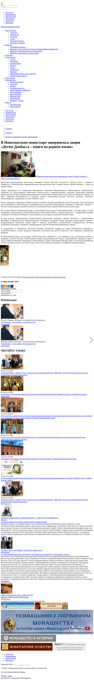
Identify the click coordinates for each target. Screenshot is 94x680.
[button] (91, 340)
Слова (12, 39)
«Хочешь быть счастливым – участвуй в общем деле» (22, 550)
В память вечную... (17, 88)
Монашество (10, 80)
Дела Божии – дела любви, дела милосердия (18, 322)
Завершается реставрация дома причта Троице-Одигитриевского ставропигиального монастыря (38, 459)
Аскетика (14, 84)
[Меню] (2, 4)
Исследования (15, 92)
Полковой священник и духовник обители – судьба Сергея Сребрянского (29, 518)
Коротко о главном (17, 43)
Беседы (13, 66)
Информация (11, 15)
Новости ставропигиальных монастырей (26, 51)
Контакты (9, 23)
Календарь (10, 21)
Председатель (11, 17)
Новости (9, 45)
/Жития (4, 520)
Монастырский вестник (10, 27)
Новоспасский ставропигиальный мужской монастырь (43, 277)
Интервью (14, 61)
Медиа (8, 103)
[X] (12, 286)
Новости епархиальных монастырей (24, 53)
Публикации (10, 57)
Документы (10, 19)
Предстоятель (11, 31)
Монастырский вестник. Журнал (23, 74)
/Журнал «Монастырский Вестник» (15, 597)
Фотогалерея (15, 107)
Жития (12, 86)
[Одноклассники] (5, 286)
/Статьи (4, 536)
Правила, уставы (16, 100)
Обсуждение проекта (18, 76)
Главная (9, 129)
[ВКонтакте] (2, 286)
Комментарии (15, 63)
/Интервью (5, 324)
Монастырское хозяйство (20, 90)
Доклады (13, 37)
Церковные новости (18, 47)
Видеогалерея (15, 105)
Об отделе (9, 12)
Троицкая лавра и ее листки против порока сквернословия (24, 522)
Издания (13, 72)
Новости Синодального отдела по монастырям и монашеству (34, 49)
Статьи (13, 59)
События (13, 33)
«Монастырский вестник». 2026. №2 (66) (17, 595)
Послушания (15, 98)
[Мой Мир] (8, 286)
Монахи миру (15, 96)
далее (10, 676)
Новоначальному (16, 82)
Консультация (15, 94)
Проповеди (14, 35)
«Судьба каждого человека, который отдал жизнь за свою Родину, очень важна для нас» (35, 554)
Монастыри (10, 78)
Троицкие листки (17, 41)
